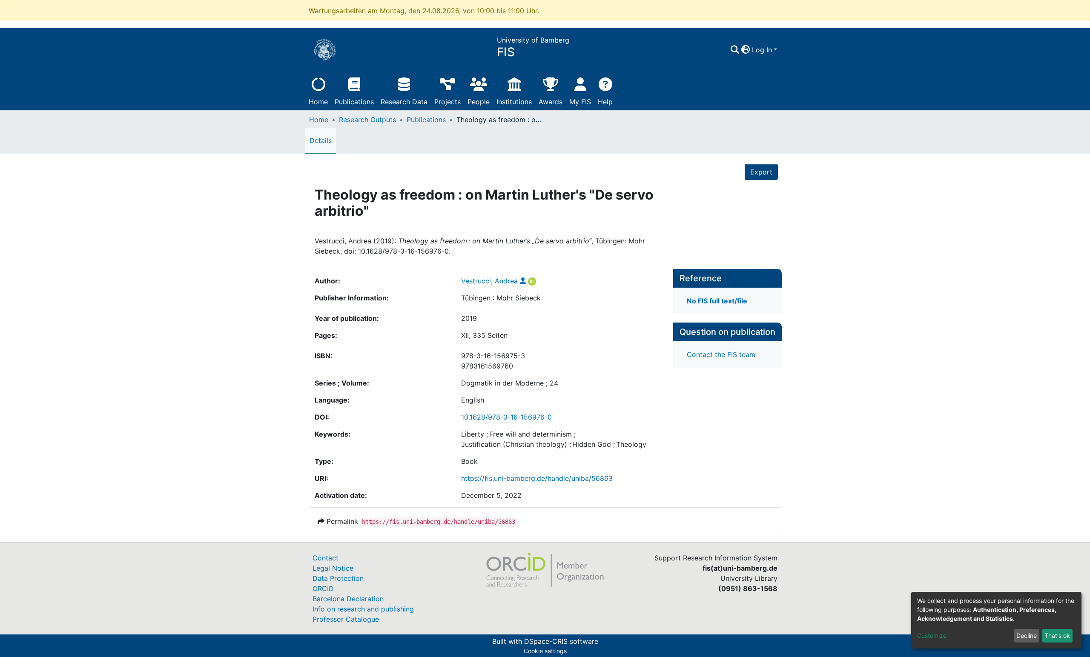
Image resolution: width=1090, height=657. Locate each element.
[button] (745, 50)
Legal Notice (333, 568)
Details (321, 140)
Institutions (514, 101)
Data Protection (338, 578)
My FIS (580, 101)
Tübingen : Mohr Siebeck (501, 298)
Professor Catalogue (346, 619)
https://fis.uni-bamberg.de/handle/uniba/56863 (537, 478)
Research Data (404, 101)
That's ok (1057, 635)
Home (318, 101)
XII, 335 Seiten (484, 335)
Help (605, 101)
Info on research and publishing (363, 609)
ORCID (323, 588)
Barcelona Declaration (348, 598)
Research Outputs (367, 119)
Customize (932, 635)
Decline (1026, 635)
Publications (354, 101)
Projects (447, 101)
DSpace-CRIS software (561, 641)
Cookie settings (545, 650)
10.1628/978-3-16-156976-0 (506, 417)
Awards (550, 101)
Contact (325, 558)
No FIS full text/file (717, 301)
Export (761, 172)
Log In (762, 50)
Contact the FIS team (721, 354)
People (479, 101)
